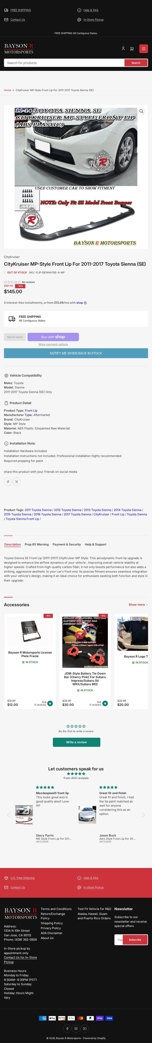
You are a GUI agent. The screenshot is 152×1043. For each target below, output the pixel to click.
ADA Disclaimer (52, 933)
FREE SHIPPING (20, 10)
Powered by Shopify (94, 1038)
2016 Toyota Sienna (47, 514)
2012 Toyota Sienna (67, 510)
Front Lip (31, 410)
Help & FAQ (91, 10)
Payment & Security (67, 544)
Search (136, 62)
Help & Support (95, 544)
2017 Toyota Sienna (77, 514)
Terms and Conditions (56, 909)
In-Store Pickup (94, 19)
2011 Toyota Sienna (38, 510)
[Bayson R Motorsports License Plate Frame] (30, 632)
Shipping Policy (52, 923)
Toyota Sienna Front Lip (22, 519)
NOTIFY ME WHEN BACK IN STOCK (76, 353)
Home (7, 90)
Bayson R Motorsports (68, 1038)
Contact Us (17, 19)
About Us (47, 938)
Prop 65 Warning (37, 544)
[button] (12, 282)
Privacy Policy (51, 928)
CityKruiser (12, 257)
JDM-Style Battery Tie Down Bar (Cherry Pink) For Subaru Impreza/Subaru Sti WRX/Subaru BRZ (85, 679)
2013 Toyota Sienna (97, 510)
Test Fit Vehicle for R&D (94, 909)
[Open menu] (143, 48)
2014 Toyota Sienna (127, 510)
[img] (76, 774)
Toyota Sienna (137, 514)
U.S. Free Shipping (22, 877)
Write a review (76, 742)
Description (12, 544)
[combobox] (76, 63)
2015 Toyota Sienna (17, 514)
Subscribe (135, 939)
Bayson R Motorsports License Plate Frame (30, 654)
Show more (137, 604)
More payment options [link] (53, 344)
